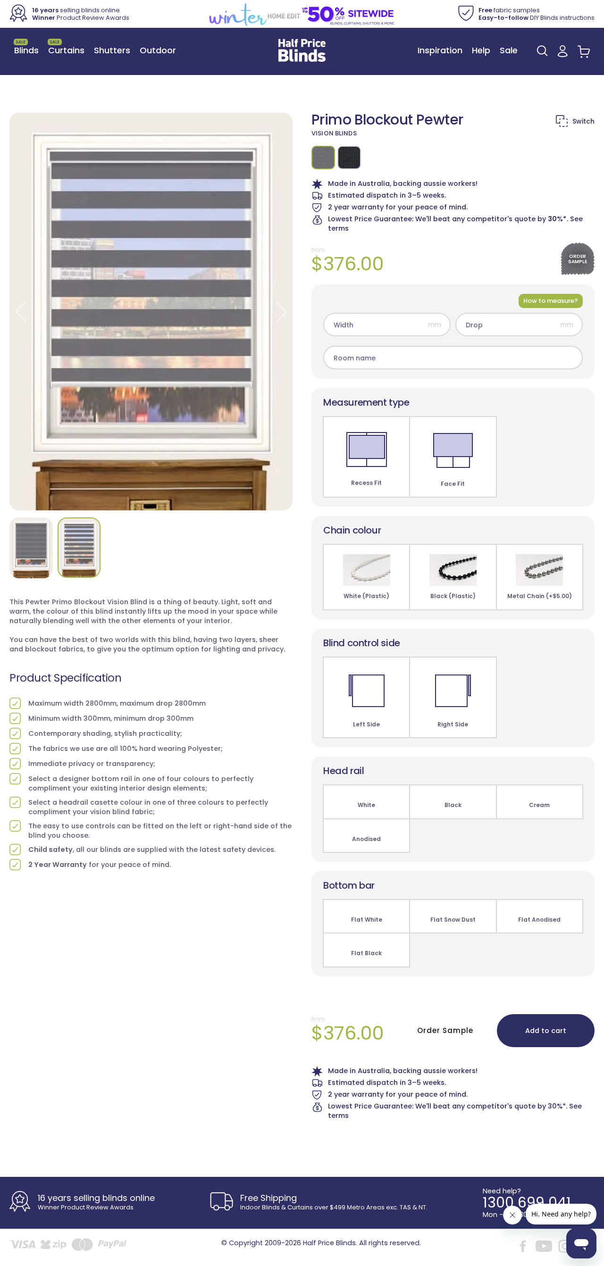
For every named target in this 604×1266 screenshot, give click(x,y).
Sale (509, 50)
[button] (542, 50)
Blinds (26, 47)
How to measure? (550, 300)
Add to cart (545, 1030)
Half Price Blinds (329, 1243)
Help (481, 50)
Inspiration (440, 50)
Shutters (112, 50)
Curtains (66, 47)
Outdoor (158, 50)
